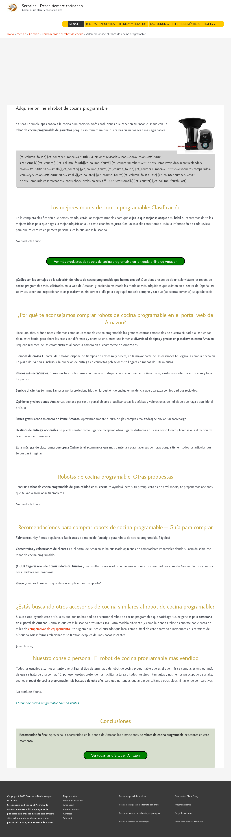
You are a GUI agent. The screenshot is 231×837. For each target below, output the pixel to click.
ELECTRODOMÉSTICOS (186, 24)
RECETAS (91, 24)
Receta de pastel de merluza (132, 796)
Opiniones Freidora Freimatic (189, 821)
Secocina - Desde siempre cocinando (52, 5)
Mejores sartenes (183, 804)
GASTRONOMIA (159, 24)
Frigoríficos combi (184, 813)
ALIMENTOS (108, 24)
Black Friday (210, 24)
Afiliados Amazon (71, 809)
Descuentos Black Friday (187, 796)
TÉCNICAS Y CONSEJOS (132, 24)
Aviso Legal (68, 804)
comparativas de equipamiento (49, 629)
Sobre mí (67, 817)
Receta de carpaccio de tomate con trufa (139, 804)
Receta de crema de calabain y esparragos (139, 813)
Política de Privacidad (73, 800)
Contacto (67, 813)
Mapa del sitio (70, 796)
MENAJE (74, 24)
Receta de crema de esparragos (134, 821)
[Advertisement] (115, 65)
